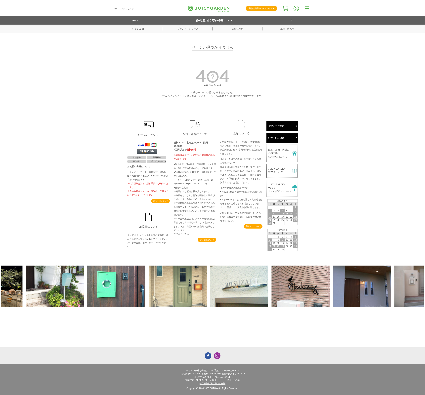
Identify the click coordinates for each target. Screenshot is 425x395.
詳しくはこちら (159, 201)
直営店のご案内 (276, 126)
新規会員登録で (261, 8)
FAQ (115, 9)
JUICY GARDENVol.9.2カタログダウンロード (280, 188)
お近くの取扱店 (276, 137)
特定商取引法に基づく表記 (212, 383)
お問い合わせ (127, 9)
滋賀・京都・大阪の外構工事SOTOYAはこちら (278, 153)
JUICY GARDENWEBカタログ (276, 170)
